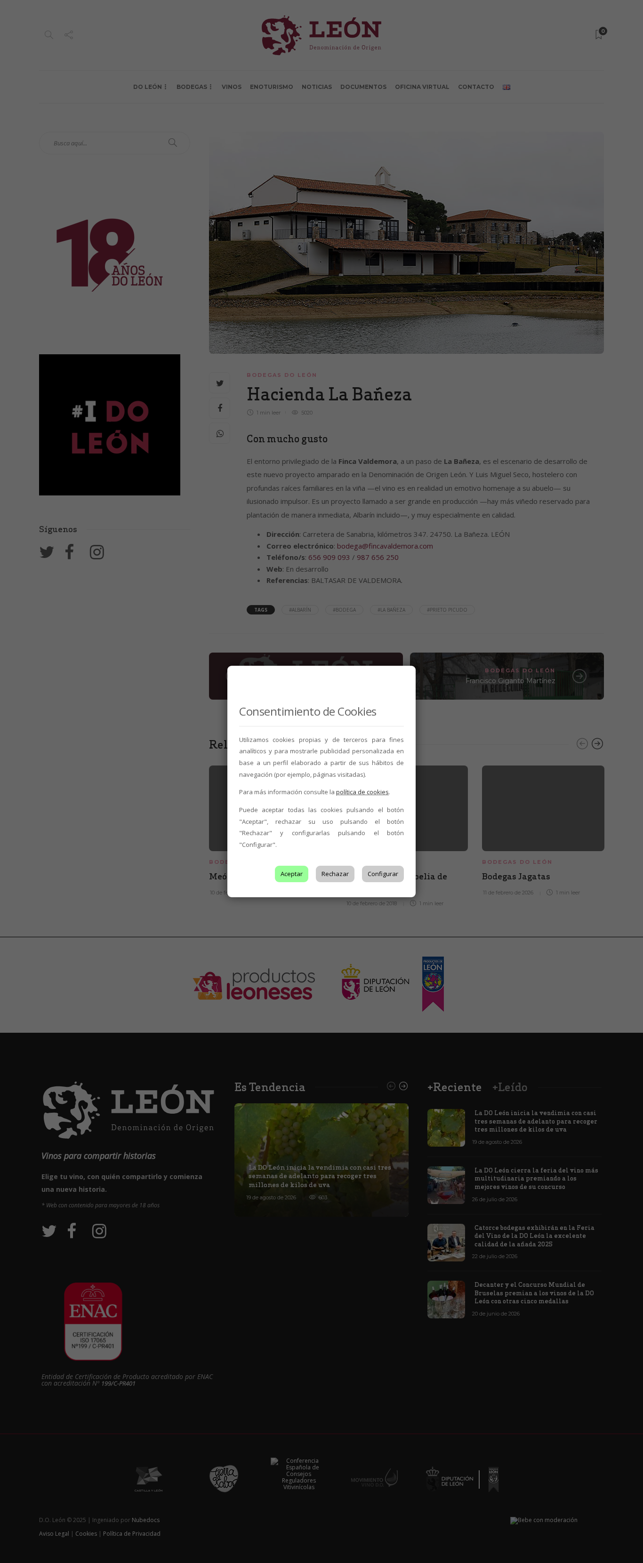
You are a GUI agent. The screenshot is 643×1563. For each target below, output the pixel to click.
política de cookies (362, 792)
